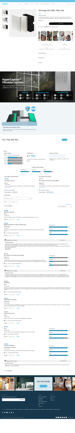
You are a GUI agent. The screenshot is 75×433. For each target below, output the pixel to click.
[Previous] (4, 108)
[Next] (8, 108)
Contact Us (40, 406)
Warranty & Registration (42, 396)
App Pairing (40, 400)
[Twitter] (13, 412)
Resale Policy (38, 409)
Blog (51, 398)
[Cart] (72, 4)
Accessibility (26, 409)
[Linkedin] (11, 412)
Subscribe (21, 399)
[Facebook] (4, 412)
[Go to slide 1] (5, 108)
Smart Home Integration (42, 401)
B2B (39, 404)
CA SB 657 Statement (49, 409)
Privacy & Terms (9, 409)
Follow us (37, 386)
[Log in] (70, 4)
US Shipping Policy (56, 409)
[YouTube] (7, 412)
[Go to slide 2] (6, 108)
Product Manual (41, 403)
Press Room (53, 400)
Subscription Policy (32, 409)
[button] (68, 4)
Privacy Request (15, 409)
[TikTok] (9, 412)
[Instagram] (2, 412)
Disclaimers (43, 409)
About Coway (53, 396)
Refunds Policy (20, 409)
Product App (40, 398)
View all (64, 139)
